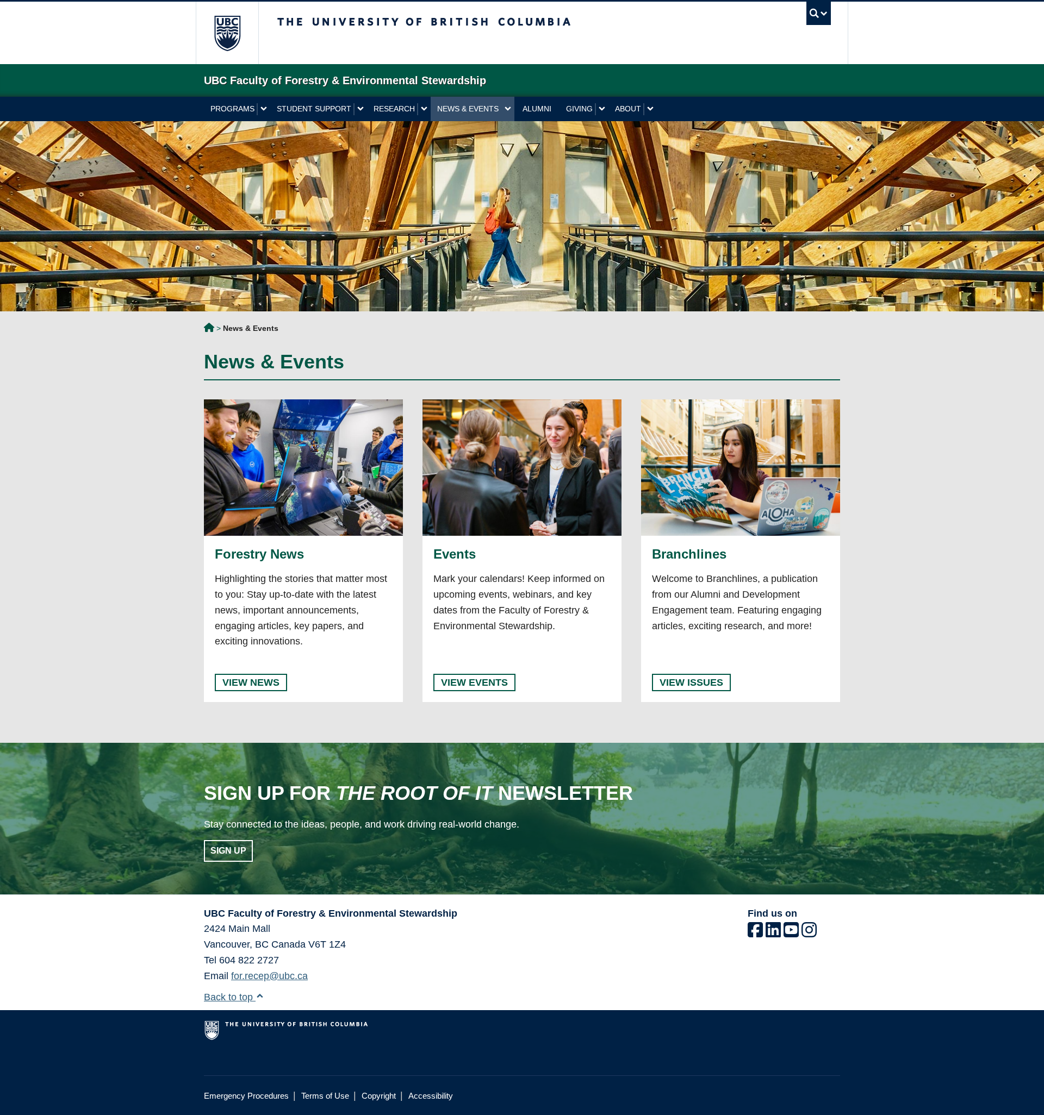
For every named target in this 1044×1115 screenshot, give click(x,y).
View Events (474, 682)
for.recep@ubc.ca (269, 975)
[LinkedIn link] (773, 933)
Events (454, 554)
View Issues (691, 682)
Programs (232, 108)
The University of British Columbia (227, 33)
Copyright (379, 1095)
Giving (579, 108)
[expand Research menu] (424, 109)
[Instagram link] (809, 933)
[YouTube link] (791, 933)
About (628, 108)
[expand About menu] (650, 109)
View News (250, 682)
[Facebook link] (755, 933)
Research (394, 108)
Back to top (230, 997)
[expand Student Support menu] (360, 109)
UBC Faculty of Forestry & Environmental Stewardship (209, 329)
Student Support (314, 108)
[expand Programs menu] (263, 109)
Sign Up (228, 850)
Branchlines (689, 554)
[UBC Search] (818, 13)
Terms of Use (325, 1095)
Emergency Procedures (246, 1095)
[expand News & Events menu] (507, 109)
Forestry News (259, 554)
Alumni (537, 108)
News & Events (468, 108)
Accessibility (430, 1095)
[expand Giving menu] (601, 109)
